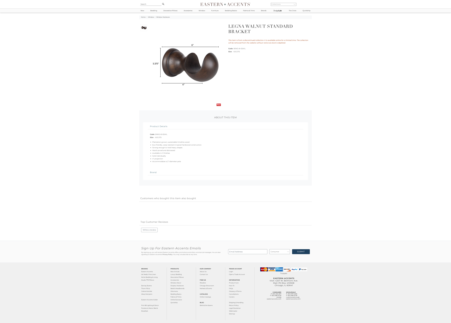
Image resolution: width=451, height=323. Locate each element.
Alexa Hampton (146, 294)
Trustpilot (283, 273)
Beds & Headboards (177, 288)
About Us (203, 271)
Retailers (203, 283)
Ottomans (174, 291)
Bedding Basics (231, 10)
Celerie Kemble (146, 291)
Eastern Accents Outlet (149, 300)
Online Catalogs (205, 297)
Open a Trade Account (237, 274)
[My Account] (308, 4)
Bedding (153, 10)
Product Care (234, 283)
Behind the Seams (206, 305)
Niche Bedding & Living (149, 277)
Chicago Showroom (207, 286)
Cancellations (234, 294)
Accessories (188, 10)
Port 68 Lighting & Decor (150, 305)
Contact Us (204, 274)
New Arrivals (175, 271)
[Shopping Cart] (310, 4)
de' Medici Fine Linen (148, 274)
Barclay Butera (146, 286)
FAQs (231, 288)
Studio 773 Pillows (147, 280)
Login (231, 271)
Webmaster (233, 311)
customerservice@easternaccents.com (293, 298)
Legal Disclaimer (235, 308)
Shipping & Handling (236, 302)
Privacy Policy (168, 254)
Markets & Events (206, 288)
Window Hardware (163, 17)
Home (143, 17)
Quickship (306, 10)
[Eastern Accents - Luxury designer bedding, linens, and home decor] (225, 4)
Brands (263, 10)
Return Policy (234, 305)
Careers (231, 297)
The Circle (292, 10)
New (142, 10)
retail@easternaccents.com (274, 298)
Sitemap (232, 314)
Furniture (215, 10)
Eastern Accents (147, 271)
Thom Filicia (145, 288)
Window (202, 10)
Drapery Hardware (177, 286)
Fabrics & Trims (249, 10)
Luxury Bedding (176, 274)
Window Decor (176, 283)
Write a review (149, 230)
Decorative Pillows (170, 10)
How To (231, 286)
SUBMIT (301, 251)
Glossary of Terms (235, 291)
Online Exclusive (176, 300)
